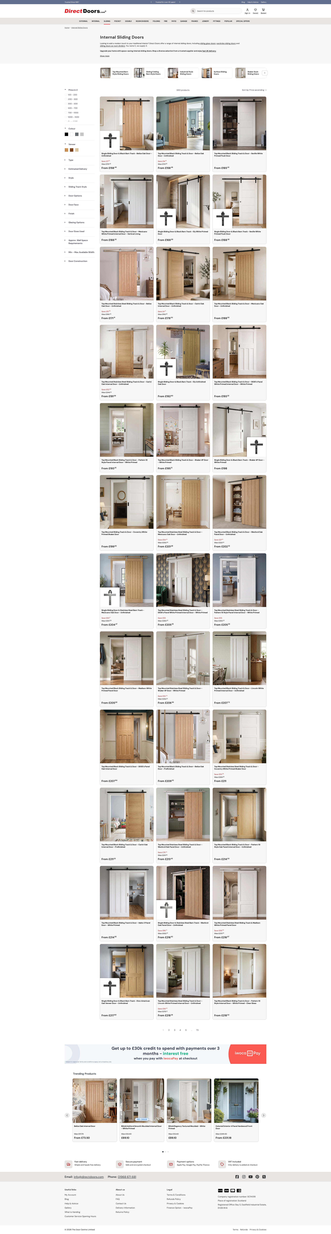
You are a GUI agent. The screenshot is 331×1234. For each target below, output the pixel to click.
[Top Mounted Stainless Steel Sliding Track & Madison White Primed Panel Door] (239, 893)
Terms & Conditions (176, 1194)
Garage (183, 21)
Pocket (117, 21)
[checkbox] (79, 94)
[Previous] (67, 1115)
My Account (70, 1194)
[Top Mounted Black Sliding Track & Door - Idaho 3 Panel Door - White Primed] (126, 893)
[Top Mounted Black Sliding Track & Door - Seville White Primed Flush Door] (239, 123)
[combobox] (219, 11)
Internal (96, 21)
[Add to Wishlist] (149, 100)
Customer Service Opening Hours (80, 1216)
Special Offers (243, 21)
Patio (174, 21)
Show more (104, 56)
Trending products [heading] (84, 1073)
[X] (264, 1176)
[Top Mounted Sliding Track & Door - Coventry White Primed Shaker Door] (126, 502)
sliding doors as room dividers (112, 46)
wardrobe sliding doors (226, 43)
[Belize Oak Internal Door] (95, 1100)
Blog (243, 2)
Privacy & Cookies (175, 1203)
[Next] (263, 1115)
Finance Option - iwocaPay (180, 1207)
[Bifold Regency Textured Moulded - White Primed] (189, 1100)
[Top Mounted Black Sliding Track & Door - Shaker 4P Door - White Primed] (183, 430)
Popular (228, 21)
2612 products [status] (183, 90)
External (83, 21)
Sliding (107, 21)
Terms (235, 1229)
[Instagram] (244, 1176)
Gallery (263, 2)
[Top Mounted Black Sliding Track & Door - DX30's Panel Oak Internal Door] (126, 736)
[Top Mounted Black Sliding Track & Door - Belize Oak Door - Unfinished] (183, 123)
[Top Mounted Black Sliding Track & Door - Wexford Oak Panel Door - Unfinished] (239, 502)
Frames (194, 21)
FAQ (118, 1199)
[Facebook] (237, 1176)
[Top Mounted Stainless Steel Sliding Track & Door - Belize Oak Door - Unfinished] (126, 273)
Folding (156, 21)
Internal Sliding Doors (79, 28)
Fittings (216, 21)
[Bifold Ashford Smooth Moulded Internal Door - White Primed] (142, 1100)
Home (67, 28)
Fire (165, 21)
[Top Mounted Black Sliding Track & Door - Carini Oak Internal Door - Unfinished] (183, 273)
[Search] (193, 11)
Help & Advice (252, 2)
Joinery (205, 21)
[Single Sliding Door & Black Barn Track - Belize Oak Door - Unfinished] (126, 123)
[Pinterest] (257, 1176)
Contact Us (121, 1203)
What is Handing (72, 1212)
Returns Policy (122, 1212)
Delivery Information (125, 1207)
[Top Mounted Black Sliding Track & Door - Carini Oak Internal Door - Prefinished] (126, 814)
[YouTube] (250, 1176)
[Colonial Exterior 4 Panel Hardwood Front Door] (236, 1100)
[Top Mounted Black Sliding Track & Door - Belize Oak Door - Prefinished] (183, 736)
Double (128, 21)
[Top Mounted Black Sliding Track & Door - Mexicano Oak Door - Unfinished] (239, 273)
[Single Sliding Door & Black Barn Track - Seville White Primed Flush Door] (239, 201)
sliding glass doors (208, 43)
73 (197, 1030)
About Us (120, 1194)
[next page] (203, 1030)
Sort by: (253, 90)
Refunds (244, 1229)
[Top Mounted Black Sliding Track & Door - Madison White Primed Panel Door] (126, 658)
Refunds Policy (174, 1199)
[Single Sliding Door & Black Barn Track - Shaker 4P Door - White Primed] (239, 430)
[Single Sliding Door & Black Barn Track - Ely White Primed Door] (183, 201)
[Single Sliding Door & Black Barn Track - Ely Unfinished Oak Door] (183, 352)
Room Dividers (142, 21)
